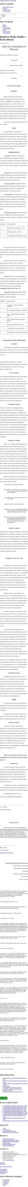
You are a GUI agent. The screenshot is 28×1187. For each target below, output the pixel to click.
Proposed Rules (3, 1098)
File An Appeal (6, 27)
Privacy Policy (6, 1179)
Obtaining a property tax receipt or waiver (13, 1091)
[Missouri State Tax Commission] (8, 0)
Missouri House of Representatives (11, 1141)
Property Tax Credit (7, 1090)
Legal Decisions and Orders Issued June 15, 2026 (14, 1108)
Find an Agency (7, 9)
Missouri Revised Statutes (9, 1144)
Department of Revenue (8, 1138)
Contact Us (5, 1182)
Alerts (4, 1185)
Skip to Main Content (8, 7)
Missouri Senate (7, 1143)
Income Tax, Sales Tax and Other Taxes (12, 1089)
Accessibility (6, 1181)
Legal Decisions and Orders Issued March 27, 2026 (15, 1112)
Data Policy (6, 1183)
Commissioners (6, 1129)
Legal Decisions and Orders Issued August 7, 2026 (15, 1105)
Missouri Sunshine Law (8, 1145)
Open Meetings (6, 33)
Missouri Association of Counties (11, 1140)
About (4, 26)
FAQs (4, 30)
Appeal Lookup (6, 29)
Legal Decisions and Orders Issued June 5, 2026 (14, 1109)
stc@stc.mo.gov (10, 1160)
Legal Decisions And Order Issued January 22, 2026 (15, 1120)
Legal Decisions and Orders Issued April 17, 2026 (15, 1111)
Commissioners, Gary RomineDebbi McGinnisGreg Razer (4, 1171)
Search (3, 16)
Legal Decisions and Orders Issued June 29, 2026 (14, 1107)
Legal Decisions (7, 31)
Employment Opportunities (9, 1131)
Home (4, 25)
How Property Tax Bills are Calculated (12, 1087)
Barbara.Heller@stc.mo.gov (6, 852)
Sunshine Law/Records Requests (11, 1132)
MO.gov (5, 8)
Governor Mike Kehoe (3, 1163)
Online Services (6, 11)
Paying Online (6, 1086)
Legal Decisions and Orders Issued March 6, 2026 (15, 1114)
